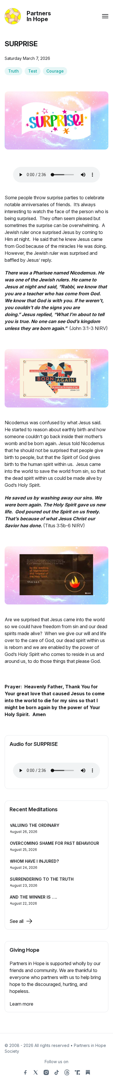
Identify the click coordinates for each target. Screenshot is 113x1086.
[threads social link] (67, 1072)
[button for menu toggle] (105, 16)
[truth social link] (77, 1072)
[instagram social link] (46, 1072)
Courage (55, 71)
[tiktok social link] (56, 1072)
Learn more (21, 1004)
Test (32, 71)
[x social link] (35, 1072)
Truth (13, 71)
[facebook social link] (25, 1072)
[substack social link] (87, 1072)
